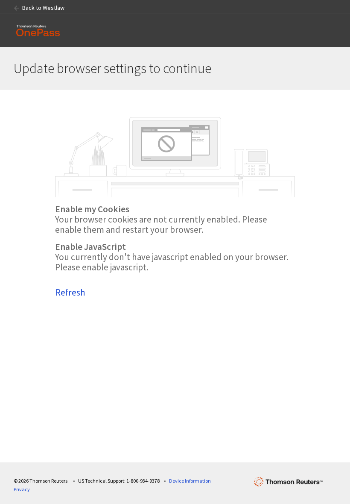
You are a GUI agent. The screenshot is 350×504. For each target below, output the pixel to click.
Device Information (190, 481)
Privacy (22, 489)
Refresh (70, 292)
